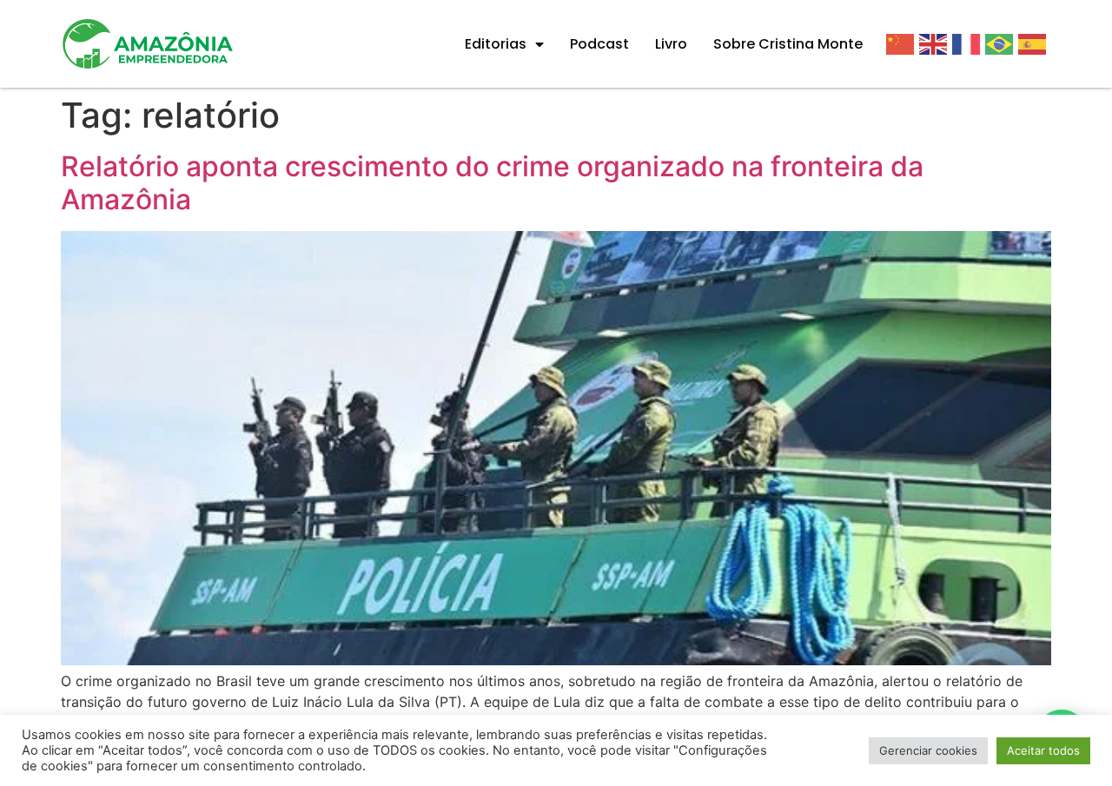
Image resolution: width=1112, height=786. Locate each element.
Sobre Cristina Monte (788, 44)
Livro (671, 44)
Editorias (495, 44)
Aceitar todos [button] (1043, 750)
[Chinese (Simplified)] (902, 43)
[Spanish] (1034, 43)
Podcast (599, 44)
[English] (935, 43)
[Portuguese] (1001, 43)
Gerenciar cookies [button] (928, 750)
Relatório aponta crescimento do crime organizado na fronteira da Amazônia (492, 182)
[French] (968, 43)
